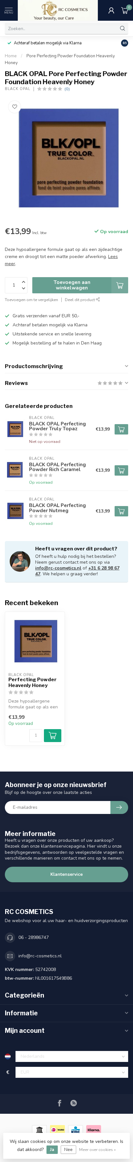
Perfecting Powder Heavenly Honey (32, 682)
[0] (124, 10)
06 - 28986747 (33, 937)
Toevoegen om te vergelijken (31, 299)
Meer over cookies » (97, 1149)
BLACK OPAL (17, 89)
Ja (52, 1149)
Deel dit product (80, 299)
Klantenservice (66, 874)
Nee (68, 1149)
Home (11, 56)
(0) (67, 89)
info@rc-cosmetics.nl (58, 568)
